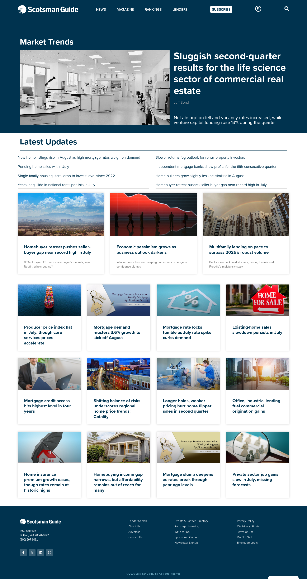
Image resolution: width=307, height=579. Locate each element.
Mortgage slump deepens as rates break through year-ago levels (188, 479)
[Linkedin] (40, 552)
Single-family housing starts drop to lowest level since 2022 (66, 176)
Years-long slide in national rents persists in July (56, 184)
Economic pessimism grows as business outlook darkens (146, 249)
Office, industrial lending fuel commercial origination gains (256, 405)
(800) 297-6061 (29, 539)
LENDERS (180, 9)
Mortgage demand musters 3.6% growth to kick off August (117, 332)
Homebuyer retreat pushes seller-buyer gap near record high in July (211, 184)
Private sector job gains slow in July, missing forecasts (255, 479)
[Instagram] (49, 552)
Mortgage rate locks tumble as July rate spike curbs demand (187, 332)
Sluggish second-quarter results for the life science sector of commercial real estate (230, 73)
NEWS (101, 9)
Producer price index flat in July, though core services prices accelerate (48, 335)
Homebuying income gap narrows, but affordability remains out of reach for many (118, 482)
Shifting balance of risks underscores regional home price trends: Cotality (117, 408)
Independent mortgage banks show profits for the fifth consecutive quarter (216, 166)
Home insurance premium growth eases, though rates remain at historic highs (47, 482)
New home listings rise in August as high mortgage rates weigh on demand (79, 157)
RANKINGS (153, 9)
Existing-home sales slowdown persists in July (257, 329)
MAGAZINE (125, 9)
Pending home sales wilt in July (43, 166)
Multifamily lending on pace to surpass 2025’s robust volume (239, 249)
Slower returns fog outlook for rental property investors (200, 157)
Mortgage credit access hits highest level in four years (47, 405)
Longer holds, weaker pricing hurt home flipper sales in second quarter (187, 405)
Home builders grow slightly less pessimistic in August (200, 176)
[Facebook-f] (23, 552)
